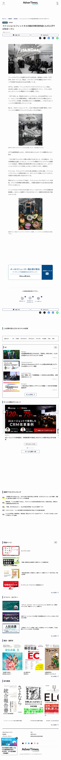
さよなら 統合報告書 (8, 713)
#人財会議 (44, 338)
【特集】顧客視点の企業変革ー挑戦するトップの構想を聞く (35, 562)
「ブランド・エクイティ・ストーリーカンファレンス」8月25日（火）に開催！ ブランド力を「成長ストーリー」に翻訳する (40, 605)
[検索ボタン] (57, 3)
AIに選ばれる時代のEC (27, 673)
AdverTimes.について (7, 732)
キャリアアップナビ (25, 551)
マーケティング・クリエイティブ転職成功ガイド (32, 585)
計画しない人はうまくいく (30, 713)
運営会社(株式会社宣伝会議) (36, 736)
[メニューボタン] (4, 3)
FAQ (31, 732)
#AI (13, 338)
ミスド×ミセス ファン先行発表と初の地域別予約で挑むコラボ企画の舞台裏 (25, 510)
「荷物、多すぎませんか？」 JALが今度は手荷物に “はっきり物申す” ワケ (24, 507)
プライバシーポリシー (7, 736)
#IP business (31, 338)
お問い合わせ (33, 734)
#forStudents (24, 338)
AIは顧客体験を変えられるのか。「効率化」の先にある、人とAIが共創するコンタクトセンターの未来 (39, 354)
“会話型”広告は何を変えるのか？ (6, 673)
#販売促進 (10, 22)
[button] (40, 38)
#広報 (49, 338)
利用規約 (4, 734)
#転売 (53, 338)
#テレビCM (38, 338)
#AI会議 (17, 338)
